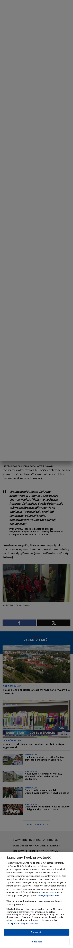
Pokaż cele (36, 941)
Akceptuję (36, 932)
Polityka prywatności (49, 895)
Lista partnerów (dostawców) (22, 923)
